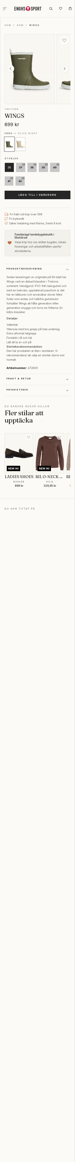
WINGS (34, 25)
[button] (10, 69)
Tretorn (12, 109)
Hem (8, 25)
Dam (20, 25)
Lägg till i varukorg (37, 194)
